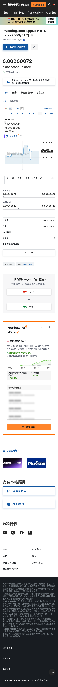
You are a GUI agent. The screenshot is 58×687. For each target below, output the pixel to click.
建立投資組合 (9, 562)
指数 (5, 12)
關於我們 (36, 549)
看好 (31, 306)
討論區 (40, 92)
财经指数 (51, 12)
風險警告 (6, 669)
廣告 (34, 556)
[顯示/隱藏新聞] (22, 108)
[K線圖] (6, 108)
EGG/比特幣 (27, 264)
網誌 (5, 549)
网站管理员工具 (10, 569)
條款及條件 (7, 648)
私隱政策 (6, 658)
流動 (5, 556)
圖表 (14, 92)
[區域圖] (10, 108)
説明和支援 (37, 562)
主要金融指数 (35, 12)
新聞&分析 (27, 92)
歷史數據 (14, 100)
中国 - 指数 (18, 12)
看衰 (31, 291)
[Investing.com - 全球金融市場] (18, 4)
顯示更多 (29, 252)
